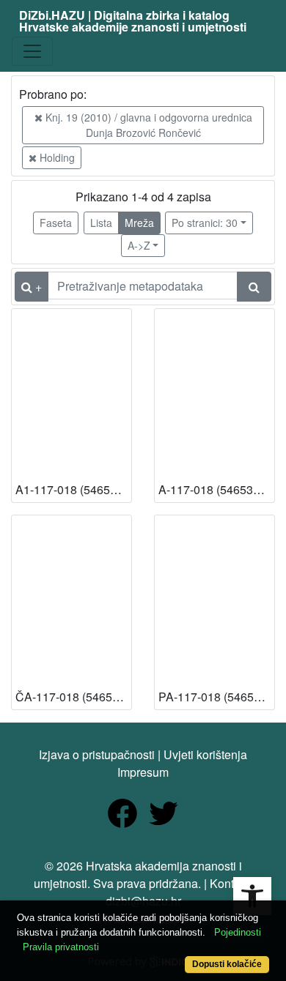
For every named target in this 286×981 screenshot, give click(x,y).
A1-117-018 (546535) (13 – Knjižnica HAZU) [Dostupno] (73, 489)
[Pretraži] (254, 287)
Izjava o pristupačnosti (97, 754)
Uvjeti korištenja (205, 754)
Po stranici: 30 (205, 222)
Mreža (139, 222)
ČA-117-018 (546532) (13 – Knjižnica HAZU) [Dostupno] (73, 696)
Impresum (143, 772)
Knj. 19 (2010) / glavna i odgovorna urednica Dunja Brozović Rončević (147, 125)
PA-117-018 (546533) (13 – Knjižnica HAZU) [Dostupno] (216, 696)
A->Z (139, 245)
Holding (56, 157)
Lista (101, 222)
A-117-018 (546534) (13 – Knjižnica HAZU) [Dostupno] (216, 489)
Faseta (56, 222)
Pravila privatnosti (61, 946)
